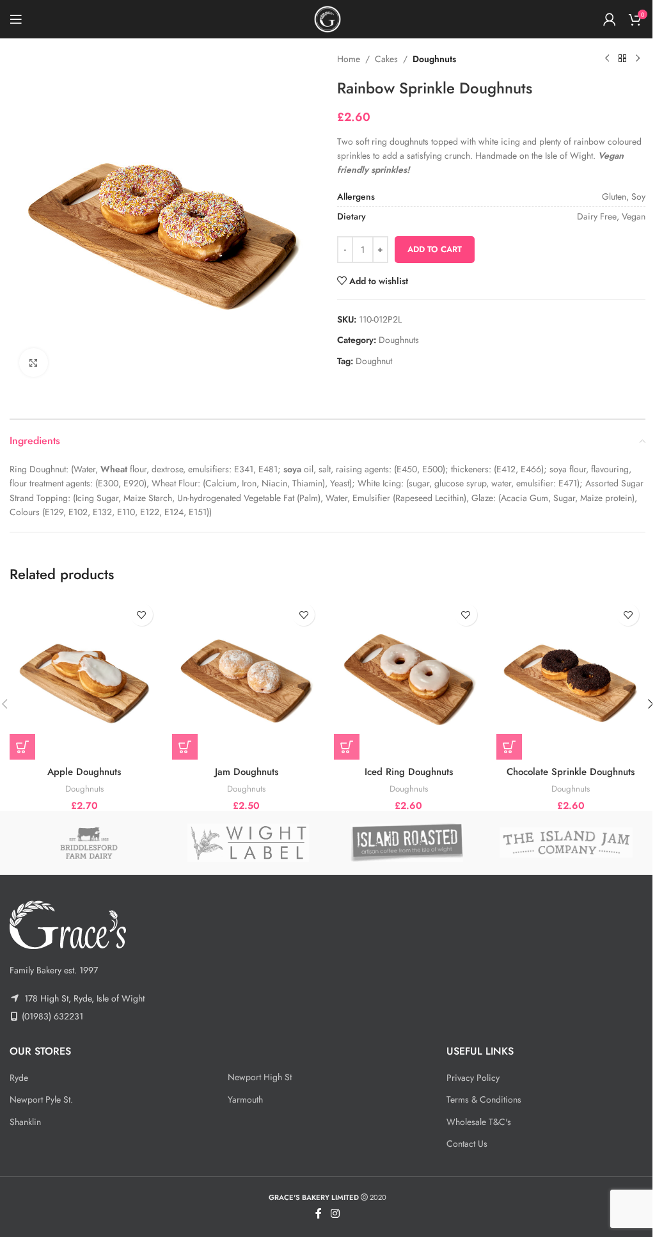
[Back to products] (622, 59)
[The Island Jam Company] (566, 843)
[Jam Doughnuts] (247, 678)
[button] (22, 747)
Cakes (386, 58)
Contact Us (466, 1143)
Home (348, 58)
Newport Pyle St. (41, 1099)
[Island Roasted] (407, 843)
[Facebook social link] (318, 1214)
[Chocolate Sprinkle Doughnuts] (571, 678)
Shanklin (25, 1121)
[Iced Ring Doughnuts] (409, 678)
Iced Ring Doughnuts (409, 772)
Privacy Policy (473, 1077)
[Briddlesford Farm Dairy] (89, 843)
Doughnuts (434, 58)
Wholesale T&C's (478, 1121)
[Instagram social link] (334, 1214)
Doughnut (374, 361)
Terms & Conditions (483, 1099)
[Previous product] (607, 59)
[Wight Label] (248, 843)
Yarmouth (245, 1099)
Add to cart (434, 249)
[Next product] (637, 59)
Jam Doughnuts (246, 772)
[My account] (609, 19)
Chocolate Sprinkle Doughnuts (571, 772)
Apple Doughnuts (84, 772)
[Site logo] (327, 18)
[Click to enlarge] (33, 362)
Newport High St (260, 1077)
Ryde (19, 1077)
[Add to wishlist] (141, 614)
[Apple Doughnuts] (84, 678)
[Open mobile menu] (16, 19)
